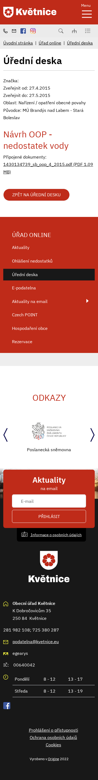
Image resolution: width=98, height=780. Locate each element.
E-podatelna (24, 287)
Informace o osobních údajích (56, 534)
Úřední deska (80, 43)
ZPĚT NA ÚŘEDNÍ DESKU (36, 194)
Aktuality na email (29, 301)
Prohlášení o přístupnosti (53, 730)
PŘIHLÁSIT (49, 516)
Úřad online (50, 43)
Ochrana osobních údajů (53, 737)
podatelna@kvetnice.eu (36, 641)
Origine (53, 758)
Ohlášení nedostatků (32, 261)
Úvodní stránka (18, 43)
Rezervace (22, 341)
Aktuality (20, 247)
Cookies (53, 744)
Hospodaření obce (30, 328)
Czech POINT (25, 314)
